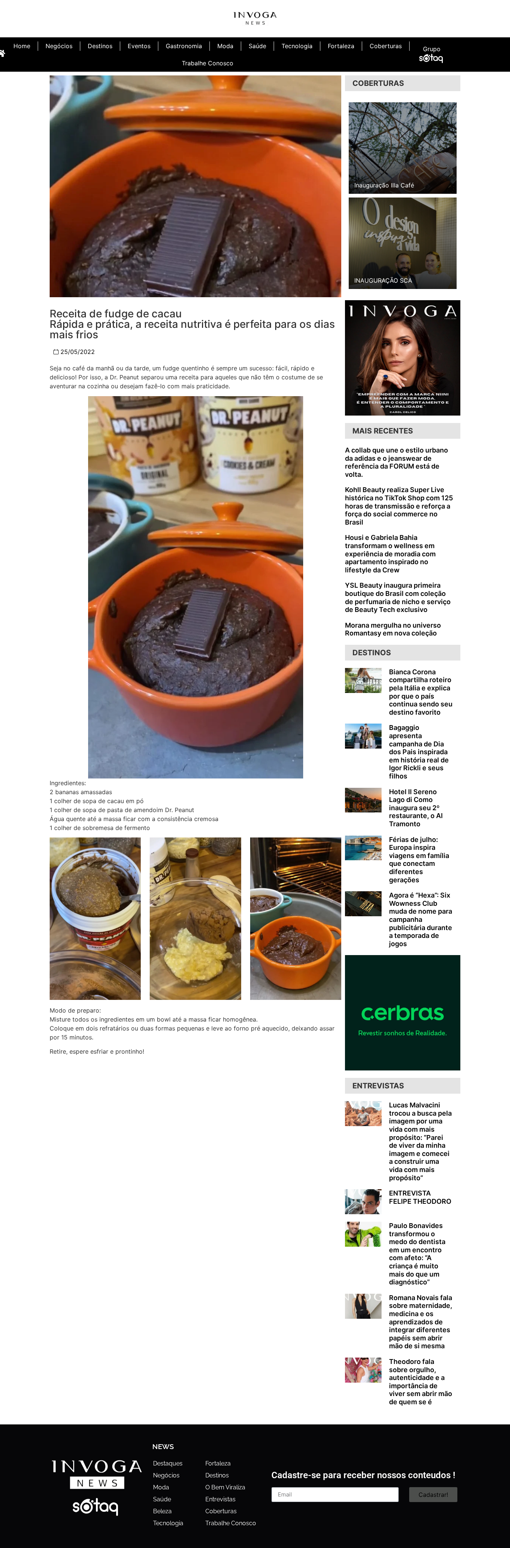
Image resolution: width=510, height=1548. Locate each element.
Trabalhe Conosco (207, 63)
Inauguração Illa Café (384, 185)
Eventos (139, 46)
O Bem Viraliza (225, 1487)
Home (21, 46)
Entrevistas (220, 1499)
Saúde (257, 46)
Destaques (168, 1463)
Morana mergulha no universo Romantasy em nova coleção (393, 629)
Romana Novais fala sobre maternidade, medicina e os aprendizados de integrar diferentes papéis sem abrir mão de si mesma (420, 1322)
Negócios (59, 46)
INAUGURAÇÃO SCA (383, 280)
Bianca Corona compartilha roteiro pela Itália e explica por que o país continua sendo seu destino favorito (421, 692)
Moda (225, 46)
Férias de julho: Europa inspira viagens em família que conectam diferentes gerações (419, 860)
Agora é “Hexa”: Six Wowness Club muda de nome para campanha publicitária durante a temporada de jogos (420, 919)
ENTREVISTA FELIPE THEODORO (420, 1197)
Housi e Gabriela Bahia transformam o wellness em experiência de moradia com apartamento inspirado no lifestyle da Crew (390, 553)
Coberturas (386, 46)
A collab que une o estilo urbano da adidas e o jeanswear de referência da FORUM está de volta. (396, 462)
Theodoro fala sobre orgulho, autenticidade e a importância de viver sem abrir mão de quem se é (420, 1382)
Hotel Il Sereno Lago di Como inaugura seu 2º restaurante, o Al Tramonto (416, 808)
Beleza (162, 1511)
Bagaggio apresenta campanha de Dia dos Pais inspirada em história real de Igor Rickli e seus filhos (419, 752)
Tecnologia (297, 46)
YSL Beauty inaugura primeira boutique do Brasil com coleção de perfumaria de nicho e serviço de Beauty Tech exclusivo (398, 597)
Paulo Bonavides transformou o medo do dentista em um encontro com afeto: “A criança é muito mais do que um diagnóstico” (417, 1254)
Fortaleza (341, 46)
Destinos (100, 46)
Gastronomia (184, 46)
